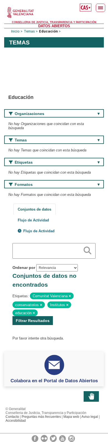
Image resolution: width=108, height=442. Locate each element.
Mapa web (71, 417)
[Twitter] (54, 438)
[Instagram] (71, 438)
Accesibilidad (16, 421)
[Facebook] (35, 438)
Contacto (12, 417)
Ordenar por (23, 267)
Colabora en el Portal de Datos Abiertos (54, 380)
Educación (48, 31)
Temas (29, 31)
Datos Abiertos (54, 26)
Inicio (15, 31)
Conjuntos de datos (34, 209)
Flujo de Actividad (33, 220)
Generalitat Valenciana (54, 12)
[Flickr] (44, 438)
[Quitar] (70, 296)
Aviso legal (89, 417)
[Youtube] (63, 438)
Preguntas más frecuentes (41, 417)
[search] (87, 249)
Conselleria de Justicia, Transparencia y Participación (54, 22)
